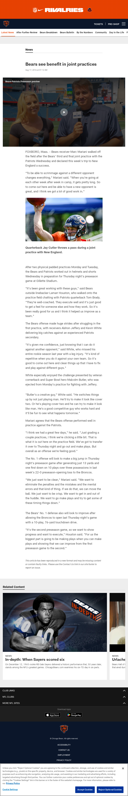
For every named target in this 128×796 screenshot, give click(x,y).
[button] (64, 112)
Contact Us (64, 750)
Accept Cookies (85, 789)
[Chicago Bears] (64, 729)
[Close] (123, 768)
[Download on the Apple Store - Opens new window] (53, 715)
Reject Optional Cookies (110, 789)
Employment (64, 755)
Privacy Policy (64, 760)
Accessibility (64, 745)
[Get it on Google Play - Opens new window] (74, 716)
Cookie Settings (10, 789)
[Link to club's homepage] (6, 22)
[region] (64, 779)
